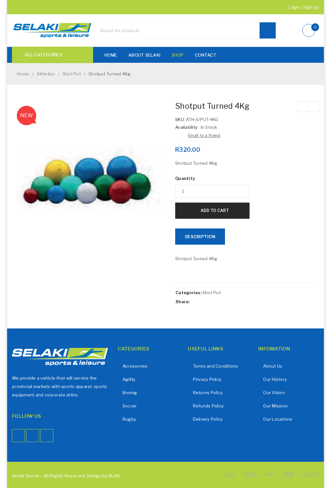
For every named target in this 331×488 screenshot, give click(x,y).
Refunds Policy (208, 405)
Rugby (129, 419)
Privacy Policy (207, 379)
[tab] (200, 236)
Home (23, 73)
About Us (272, 366)
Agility (129, 379)
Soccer (130, 405)
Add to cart (215, 210)
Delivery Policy (208, 419)
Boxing (130, 392)
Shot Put (72, 73)
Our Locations (277, 419)
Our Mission (275, 405)
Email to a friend (204, 135)
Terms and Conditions (215, 366)
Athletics (46, 73)
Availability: (186, 127)
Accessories (135, 366)
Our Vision (274, 392)
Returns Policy (208, 392)
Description (200, 236)
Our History (275, 379)
